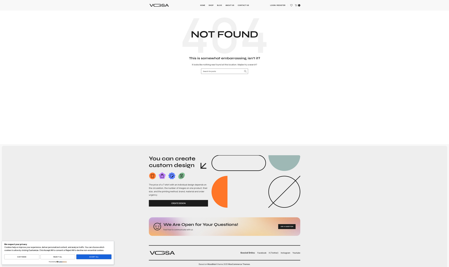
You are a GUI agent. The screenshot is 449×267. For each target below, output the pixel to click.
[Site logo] (159, 5)
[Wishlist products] (291, 5)
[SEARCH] (245, 71)
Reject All (57, 257)
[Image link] (162, 252)
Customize (21, 257)
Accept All (94, 257)
